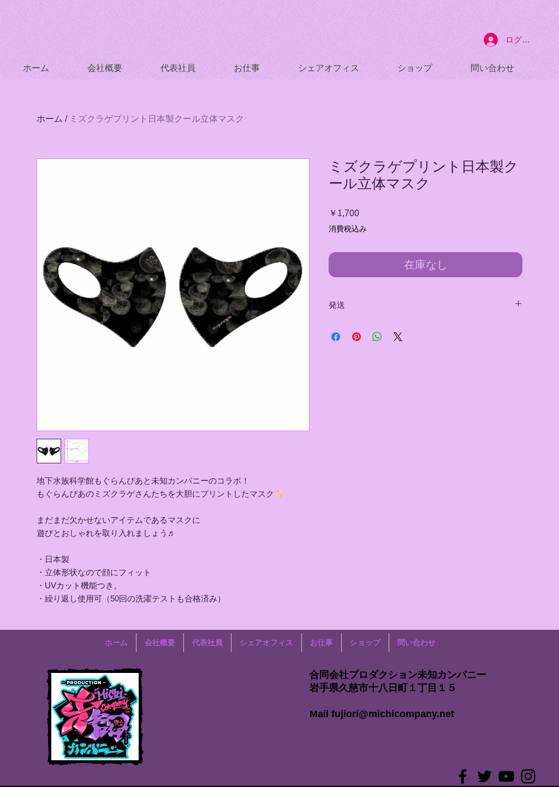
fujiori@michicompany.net (392, 713)
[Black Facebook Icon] (462, 776)
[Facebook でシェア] (335, 336)
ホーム (50, 118)
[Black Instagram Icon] (528, 776)
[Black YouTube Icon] (506, 776)
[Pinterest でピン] (356, 336)
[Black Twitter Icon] (484, 776)
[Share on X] (398, 336)
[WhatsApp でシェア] (377, 336)
